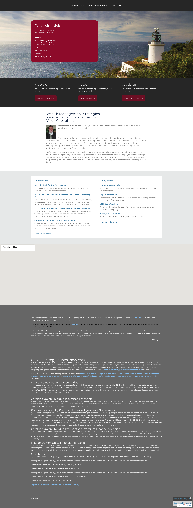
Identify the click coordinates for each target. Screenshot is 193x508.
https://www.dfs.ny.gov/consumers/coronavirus (123, 370)
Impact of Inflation (108, 195)
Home (74, 5)
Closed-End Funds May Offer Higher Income (54, 220)
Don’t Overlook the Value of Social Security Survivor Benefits (62, 208)
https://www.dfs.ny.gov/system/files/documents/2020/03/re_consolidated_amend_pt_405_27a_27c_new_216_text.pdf (109, 376)
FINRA (136, 318)
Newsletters (41, 180)
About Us (85, 5)
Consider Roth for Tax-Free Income (50, 185)
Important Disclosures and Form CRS (46, 485)
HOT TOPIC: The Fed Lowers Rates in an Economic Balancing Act (62, 196)
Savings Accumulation (110, 213)
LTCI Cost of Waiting (109, 204)
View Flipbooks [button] (44, 98)
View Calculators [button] (132, 98)
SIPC (141, 318)
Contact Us (116, 5)
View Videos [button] (87, 98)
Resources (100, 5)
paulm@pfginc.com (43, 56)
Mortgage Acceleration (110, 185)
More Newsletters (43, 234)
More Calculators (108, 222)
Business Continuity (71, 485)
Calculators (106, 180)
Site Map (34, 498)
